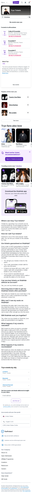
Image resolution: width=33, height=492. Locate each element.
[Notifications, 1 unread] (29, 2)
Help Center (5, 476)
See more (16, 120)
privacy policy (7, 406)
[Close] (30, 152)
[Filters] (29, 17)
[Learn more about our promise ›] (7, 431)
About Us (4, 452)
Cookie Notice (13, 488)
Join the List (15, 400)
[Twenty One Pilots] (8, 177)
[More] (29, 7)
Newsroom (4, 465)
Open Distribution (6, 456)
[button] (6, 2)
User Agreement (25, 487)
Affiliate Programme (7, 459)
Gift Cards (4, 479)
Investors (4, 462)
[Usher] (8, 138)
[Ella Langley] (23, 177)
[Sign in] (25, 2)
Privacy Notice (4, 488)
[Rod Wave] (23, 138)
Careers (3, 469)
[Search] (22, 2)
